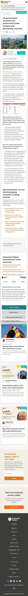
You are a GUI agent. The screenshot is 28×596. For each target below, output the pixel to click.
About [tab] (23, 281)
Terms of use (14, 562)
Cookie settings (13, 312)
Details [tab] (14, 281)
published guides (19, 200)
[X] (8, 581)
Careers (14, 539)
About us (14, 528)
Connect (21, 53)
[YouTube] (20, 581)
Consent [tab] (5, 281)
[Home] (2, 6)
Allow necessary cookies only (14, 317)
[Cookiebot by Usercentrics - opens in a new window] (20, 277)
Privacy (14, 565)
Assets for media (14, 546)
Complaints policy (14, 569)
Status (14, 572)
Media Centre (14, 543)
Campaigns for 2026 (14, 550)
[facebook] (7, 32)
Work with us (14, 553)
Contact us (14, 532)
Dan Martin (11, 51)
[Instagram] (14, 581)
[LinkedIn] (17, 581)
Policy (14, 535)
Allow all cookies (14, 307)
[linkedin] (10, 32)
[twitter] (4, 32)
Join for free (14, 507)
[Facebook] (11, 581)
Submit (14, 478)
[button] (26, 2)
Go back (8, 14)
